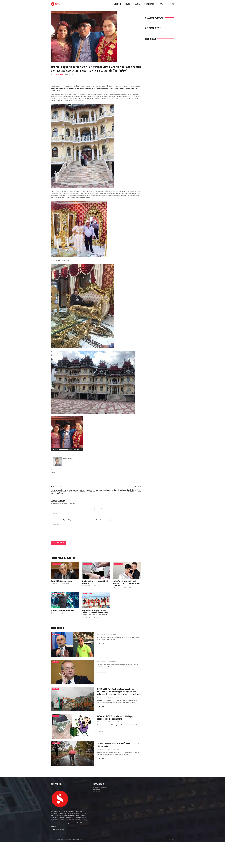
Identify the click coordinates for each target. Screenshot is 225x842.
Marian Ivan (56, 583)
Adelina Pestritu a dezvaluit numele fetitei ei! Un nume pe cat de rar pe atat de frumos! (126, 583)
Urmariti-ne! (96, 792)
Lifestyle (117, 4)
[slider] (65, 449)
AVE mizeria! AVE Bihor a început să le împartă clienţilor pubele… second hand (115, 717)
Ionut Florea (101, 634)
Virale (161, 4)
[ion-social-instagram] (172, 839)
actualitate (55, 661)
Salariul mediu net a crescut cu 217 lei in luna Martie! (95, 582)
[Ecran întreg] (81, 450)
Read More (101, 644)
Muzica (137, 4)
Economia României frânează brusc (62, 610)
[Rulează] (53, 450)
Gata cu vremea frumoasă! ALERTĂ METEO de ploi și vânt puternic (118, 744)
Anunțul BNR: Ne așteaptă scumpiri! (62, 581)
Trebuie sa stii (149, 4)
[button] (66, 433)
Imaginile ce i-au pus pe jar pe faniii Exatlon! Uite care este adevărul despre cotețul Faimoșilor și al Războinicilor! (95, 612)
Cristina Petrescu (58, 74)
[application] (67, 433)
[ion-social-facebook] (169, 839)
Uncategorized (56, 564)
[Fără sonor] (78, 450)
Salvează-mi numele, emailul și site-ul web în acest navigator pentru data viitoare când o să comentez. (85, 520)
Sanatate (128, 4)
